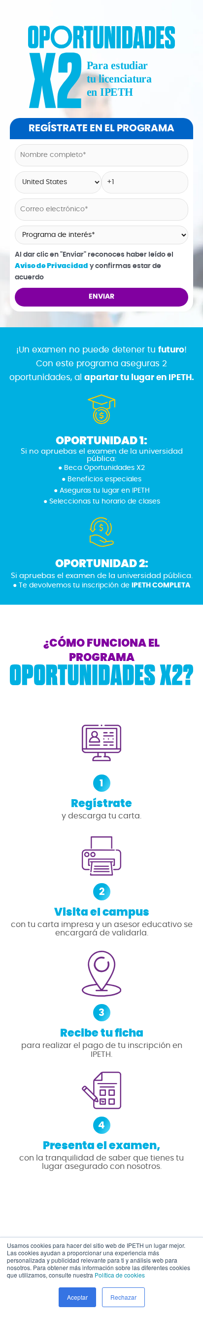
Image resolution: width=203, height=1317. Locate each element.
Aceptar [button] (77, 1297)
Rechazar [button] (123, 1297)
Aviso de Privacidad (51, 266)
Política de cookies (120, 1275)
